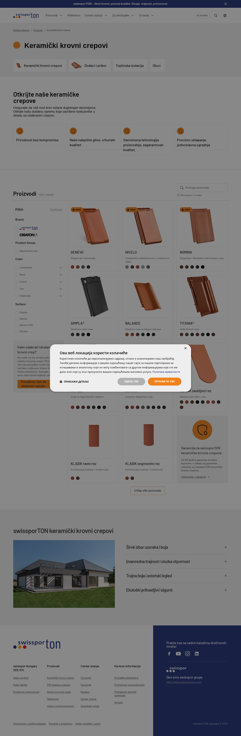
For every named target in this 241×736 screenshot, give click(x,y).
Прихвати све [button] (165, 381)
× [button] (185, 348)
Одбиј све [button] (131, 381)
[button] (74, 381)
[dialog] (120, 368)
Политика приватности (166, 371)
